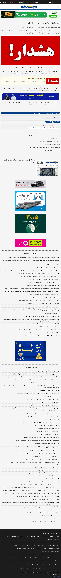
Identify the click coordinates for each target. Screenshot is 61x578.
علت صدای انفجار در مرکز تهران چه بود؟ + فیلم (48, 327)
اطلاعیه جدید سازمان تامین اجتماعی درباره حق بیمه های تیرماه (45, 476)
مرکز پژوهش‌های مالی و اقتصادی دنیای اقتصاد (47, 548)
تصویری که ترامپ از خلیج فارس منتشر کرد (49, 390)
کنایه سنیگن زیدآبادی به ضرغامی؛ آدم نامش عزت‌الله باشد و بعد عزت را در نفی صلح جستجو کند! (38, 273)
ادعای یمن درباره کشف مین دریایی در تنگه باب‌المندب (47, 431)
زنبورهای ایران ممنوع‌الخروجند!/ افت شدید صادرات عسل (47, 443)
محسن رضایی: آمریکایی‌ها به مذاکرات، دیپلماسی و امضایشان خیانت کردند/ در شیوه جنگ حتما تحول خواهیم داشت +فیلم (32, 291)
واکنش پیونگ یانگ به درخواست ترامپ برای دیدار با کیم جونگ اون (44, 294)
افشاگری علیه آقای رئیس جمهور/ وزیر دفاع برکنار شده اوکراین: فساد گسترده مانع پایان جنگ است (38, 393)
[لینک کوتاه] (57, 118)
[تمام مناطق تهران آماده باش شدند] (52, 81)
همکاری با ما (25, 558)
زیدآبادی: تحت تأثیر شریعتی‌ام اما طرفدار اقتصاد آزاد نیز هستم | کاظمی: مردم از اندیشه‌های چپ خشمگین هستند (34, 257)
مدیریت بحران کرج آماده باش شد (52, 144)
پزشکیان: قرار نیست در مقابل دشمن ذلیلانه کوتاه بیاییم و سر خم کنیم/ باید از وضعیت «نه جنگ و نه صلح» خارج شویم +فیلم (31, 490)
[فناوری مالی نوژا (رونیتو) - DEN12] (30, 351)
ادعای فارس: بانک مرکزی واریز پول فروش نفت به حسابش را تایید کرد (43, 297)
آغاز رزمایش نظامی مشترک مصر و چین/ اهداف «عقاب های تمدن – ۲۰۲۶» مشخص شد (40, 422)
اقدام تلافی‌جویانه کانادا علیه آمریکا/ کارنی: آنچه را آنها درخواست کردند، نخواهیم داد (40, 513)
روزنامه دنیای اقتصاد (35, 536)
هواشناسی (48, 121)
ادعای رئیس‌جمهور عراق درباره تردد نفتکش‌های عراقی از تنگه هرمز (44, 279)
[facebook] (54, 118)
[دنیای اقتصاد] (29, 7)
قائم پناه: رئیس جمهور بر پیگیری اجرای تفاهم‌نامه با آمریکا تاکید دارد (44, 396)
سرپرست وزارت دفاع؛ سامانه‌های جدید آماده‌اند (49, 510)
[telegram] (46, 118)
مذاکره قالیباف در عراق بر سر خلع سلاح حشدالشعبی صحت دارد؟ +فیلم (43, 482)
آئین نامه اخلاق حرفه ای (33, 564)
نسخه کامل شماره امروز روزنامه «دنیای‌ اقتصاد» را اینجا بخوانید (20, 161)
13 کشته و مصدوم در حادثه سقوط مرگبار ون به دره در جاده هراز (44, 470)
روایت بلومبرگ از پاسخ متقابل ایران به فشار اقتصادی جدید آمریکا (44, 451)
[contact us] (24, 568)
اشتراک (42, 558)
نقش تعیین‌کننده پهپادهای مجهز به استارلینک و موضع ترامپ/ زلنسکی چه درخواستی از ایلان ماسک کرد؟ (35, 408)
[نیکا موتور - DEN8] (30, 184)
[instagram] (39, 568)
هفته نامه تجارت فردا (11, 536)
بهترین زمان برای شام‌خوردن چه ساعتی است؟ (49, 402)
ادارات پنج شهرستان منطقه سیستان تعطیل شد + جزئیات (46, 467)
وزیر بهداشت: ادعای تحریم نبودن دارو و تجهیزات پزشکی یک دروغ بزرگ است (42, 459)
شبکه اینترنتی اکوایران (23, 536)
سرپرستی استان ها (34, 558)
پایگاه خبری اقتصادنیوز (53, 539)
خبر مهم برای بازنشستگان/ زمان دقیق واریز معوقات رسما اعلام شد (44, 411)
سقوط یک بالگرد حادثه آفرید (53, 306)
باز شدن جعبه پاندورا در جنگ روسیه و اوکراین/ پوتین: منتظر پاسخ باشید (43, 417)
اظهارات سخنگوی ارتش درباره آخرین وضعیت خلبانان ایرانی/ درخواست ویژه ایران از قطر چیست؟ (37, 300)
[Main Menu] (58, 7)
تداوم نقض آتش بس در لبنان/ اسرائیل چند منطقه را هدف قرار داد (44, 405)
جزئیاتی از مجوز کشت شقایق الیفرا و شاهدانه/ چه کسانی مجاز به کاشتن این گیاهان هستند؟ (38, 330)
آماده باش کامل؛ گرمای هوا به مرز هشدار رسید (49, 141)
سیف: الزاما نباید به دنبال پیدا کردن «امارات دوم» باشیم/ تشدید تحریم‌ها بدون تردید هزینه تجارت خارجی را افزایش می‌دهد (32, 270)
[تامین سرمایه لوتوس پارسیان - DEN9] (30, 223)
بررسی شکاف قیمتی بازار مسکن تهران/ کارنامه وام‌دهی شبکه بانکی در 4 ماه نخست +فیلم (39, 454)
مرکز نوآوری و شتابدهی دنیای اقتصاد (21, 545)
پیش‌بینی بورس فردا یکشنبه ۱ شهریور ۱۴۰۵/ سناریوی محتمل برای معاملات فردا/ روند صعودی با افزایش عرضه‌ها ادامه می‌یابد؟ (31, 487)
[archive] (21, 568)
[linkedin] (48, 118)
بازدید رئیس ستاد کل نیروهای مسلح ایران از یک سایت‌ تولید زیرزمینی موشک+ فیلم (40, 303)
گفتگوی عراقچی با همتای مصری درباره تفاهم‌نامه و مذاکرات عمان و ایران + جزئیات (41, 507)
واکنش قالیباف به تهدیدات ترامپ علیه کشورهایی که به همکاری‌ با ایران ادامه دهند (41, 324)
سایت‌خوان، (53, 113)
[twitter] (51, 118)
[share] (27, 568)
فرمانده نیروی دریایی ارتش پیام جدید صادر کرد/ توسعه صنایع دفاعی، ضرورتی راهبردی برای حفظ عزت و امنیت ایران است (32, 288)
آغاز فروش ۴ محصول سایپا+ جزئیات (51, 265)
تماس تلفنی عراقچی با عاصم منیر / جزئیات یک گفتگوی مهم (46, 456)
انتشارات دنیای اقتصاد (53, 545)
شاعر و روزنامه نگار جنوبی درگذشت (51, 479)
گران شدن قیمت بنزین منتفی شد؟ (51, 313)
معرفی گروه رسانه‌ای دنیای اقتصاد (50, 536)
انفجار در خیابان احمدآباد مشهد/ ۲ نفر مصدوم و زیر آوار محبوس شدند (43, 282)
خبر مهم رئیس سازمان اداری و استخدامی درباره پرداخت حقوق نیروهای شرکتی (41, 336)
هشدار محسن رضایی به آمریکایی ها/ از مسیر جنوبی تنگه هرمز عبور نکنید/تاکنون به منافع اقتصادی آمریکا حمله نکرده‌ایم (32, 374)
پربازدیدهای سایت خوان (30, 253)
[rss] (30, 568)
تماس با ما (55, 558)
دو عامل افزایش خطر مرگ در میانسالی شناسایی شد (47, 371)
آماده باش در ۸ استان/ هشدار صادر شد (51, 138)
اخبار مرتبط (30, 135)
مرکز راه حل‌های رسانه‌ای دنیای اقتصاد (25, 548)
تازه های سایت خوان (30, 367)
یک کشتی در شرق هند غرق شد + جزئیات (50, 420)
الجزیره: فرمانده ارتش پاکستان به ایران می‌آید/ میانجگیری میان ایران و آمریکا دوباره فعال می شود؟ (37, 440)
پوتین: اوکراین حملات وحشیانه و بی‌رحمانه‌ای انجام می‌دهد (46, 268)
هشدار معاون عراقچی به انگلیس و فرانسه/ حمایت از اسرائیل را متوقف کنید (42, 414)
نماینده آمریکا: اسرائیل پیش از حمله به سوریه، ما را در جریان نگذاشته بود (43, 383)
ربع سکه (59, 2)
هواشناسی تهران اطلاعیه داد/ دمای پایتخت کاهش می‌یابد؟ (46, 499)
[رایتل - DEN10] (30, 243)
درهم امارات (30, 2)
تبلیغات (48, 558)
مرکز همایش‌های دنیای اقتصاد (38, 545)
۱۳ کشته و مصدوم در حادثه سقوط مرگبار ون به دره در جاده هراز (44, 333)
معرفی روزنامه (54, 564)
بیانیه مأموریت (45, 564)
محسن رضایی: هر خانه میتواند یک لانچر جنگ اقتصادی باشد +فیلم (44, 473)
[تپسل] (2, 93)
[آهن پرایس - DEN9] (30, 201)
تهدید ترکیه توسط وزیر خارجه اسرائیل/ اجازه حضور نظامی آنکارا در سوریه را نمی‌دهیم (40, 399)
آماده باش (56, 121)
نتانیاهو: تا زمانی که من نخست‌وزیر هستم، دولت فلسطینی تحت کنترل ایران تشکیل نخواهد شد (38, 496)
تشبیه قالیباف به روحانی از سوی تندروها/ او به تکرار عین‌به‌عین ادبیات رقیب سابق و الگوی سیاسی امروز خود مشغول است (32, 377)
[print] (43, 118)
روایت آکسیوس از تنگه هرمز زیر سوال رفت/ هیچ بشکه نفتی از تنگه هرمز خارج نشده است (39, 485)
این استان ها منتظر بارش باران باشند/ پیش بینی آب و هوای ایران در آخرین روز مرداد (40, 276)
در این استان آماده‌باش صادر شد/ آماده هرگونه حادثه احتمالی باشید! (45, 147)
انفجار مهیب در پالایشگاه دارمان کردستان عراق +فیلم (47, 516)
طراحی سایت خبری (54, 576)
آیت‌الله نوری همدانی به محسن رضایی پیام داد (49, 519)
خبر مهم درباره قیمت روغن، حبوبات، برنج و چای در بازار (46, 425)
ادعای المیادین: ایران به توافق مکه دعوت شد (49, 434)
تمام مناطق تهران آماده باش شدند (36, 78)
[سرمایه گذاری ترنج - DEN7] (30, 14)
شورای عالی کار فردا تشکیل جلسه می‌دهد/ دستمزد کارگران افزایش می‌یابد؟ (42, 285)
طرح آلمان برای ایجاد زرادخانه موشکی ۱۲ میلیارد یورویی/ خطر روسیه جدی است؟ (41, 437)
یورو (44, 2)
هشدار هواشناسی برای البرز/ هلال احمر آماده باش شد (48, 150)
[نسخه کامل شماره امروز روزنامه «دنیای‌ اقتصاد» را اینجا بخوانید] (47, 167)
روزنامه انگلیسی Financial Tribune (50, 551)
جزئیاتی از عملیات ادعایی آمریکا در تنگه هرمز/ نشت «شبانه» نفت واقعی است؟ (42, 316)
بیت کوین (15, 2)
